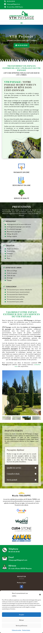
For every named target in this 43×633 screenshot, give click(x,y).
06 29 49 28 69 (11, 1)
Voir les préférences (21, 626)
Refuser (21, 620)
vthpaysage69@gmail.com (13, 4)
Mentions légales (26, 630)
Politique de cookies (16, 630)
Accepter (21, 615)
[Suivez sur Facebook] (21, 586)
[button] (40, 595)
